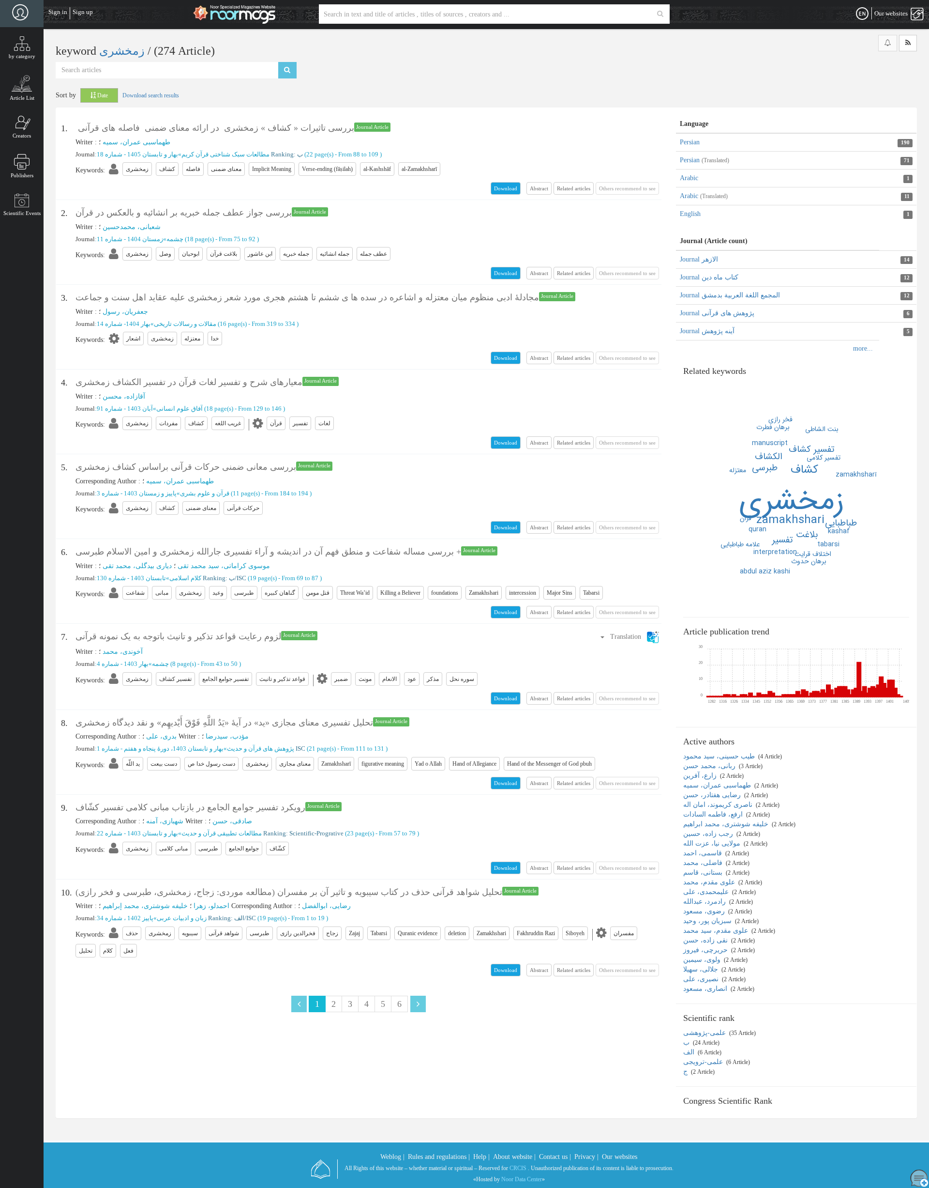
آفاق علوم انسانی (179, 408)
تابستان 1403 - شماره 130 (131, 578)
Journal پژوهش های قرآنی (717, 313)
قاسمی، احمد (703, 853)
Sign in (57, 11)
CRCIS (517, 1168)
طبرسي (765, 468)
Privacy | (586, 1156)
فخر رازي (780, 419)
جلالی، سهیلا (701, 969)
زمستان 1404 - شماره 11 (130, 239)
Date (102, 95)
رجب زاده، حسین (709, 833)
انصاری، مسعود (706, 988)
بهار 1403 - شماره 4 (123, 663)
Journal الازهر (699, 259)
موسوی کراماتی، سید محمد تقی (224, 566)
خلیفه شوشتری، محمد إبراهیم (145, 906)
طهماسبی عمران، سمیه (136, 142)
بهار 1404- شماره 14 (123, 323)
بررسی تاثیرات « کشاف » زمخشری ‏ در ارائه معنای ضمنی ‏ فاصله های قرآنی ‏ (214, 128)
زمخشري (791, 501)
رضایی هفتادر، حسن (713, 795)
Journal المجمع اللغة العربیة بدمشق (730, 295)
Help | (481, 1156)
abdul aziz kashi (765, 571)
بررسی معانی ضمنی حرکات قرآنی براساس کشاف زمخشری (185, 467)
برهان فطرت (773, 427)
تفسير (782, 540)
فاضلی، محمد (703, 862)
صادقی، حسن (232, 821)
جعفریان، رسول (125, 311)
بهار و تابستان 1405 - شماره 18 (137, 154)
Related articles (573, 188)
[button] (629, 636)
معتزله (737, 470)
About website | (514, 1156)
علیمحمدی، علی (707, 891)
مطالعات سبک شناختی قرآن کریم (225, 154)
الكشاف (768, 456)
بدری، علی (161, 736)
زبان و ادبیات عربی (182, 918)
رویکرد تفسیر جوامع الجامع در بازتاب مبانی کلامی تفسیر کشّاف (190, 807)
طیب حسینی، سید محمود (720, 756)
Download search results (150, 95)
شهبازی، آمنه (164, 821)
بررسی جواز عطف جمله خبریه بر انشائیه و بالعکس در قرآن (183, 212)
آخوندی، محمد (123, 651)
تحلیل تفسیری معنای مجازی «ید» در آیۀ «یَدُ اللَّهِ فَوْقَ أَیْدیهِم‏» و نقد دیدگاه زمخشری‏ (224, 722)
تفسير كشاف (812, 449)
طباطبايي (841, 523)
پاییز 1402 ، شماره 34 (125, 918)
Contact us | (555, 1156)
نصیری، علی (701, 979)
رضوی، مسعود (705, 911)
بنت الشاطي (822, 429)
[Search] (660, 14)
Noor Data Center (521, 1179)
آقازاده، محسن (124, 396)
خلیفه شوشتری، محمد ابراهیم (726, 824)
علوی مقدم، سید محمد (716, 930)
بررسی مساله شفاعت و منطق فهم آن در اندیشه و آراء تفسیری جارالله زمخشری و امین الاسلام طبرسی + (268, 551)
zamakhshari (790, 520)
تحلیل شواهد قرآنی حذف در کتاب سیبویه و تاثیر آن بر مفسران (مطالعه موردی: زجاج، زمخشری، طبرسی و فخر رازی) (288, 892)
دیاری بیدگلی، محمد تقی (137, 566)
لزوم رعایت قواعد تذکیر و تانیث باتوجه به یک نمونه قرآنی (178, 636)
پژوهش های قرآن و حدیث (260, 748)
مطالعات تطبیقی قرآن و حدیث (221, 833)
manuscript (770, 443)
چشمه (174, 239)
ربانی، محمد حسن (710, 766)
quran (757, 529)
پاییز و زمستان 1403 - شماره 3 (137, 493)
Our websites (619, 1156)
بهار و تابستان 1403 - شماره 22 (137, 833)
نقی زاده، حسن (706, 940)
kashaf (839, 531)
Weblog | (392, 1156)
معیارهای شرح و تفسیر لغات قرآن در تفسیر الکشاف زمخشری (188, 382)
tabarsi (828, 544)
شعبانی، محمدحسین (132, 227)
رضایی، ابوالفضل (326, 906)
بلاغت (807, 534)
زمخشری (123, 51)
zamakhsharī (856, 474)
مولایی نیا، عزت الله (712, 843)
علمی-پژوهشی (705, 1032)
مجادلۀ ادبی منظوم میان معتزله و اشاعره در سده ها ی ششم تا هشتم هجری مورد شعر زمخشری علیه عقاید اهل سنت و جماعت (307, 297)
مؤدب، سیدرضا (227, 736)
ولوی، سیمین (702, 959)
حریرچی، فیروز (706, 950)
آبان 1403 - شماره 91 (125, 408)
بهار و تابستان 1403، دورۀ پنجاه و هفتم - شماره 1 (160, 748)
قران (745, 518)
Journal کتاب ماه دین (709, 277)
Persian (690, 142)
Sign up (83, 11)
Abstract (539, 188)
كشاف (804, 470)
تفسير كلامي (823, 457)
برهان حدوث (808, 561)
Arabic (689, 178)
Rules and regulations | (439, 1156)
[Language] (862, 14)
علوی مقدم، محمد (710, 882)
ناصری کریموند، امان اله (718, 804)
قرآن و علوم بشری (204, 493)
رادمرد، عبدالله (705, 901)
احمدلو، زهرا (211, 906)
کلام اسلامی (185, 578)
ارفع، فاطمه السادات (714, 814)
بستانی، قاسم (703, 872)
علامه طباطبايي (740, 544)
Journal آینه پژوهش (707, 331)
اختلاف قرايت (812, 554)
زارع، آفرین (701, 775)
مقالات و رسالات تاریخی (185, 323)
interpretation (775, 552)
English (690, 213)
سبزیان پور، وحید (708, 921)
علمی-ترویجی (704, 1061)
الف (689, 1052)
